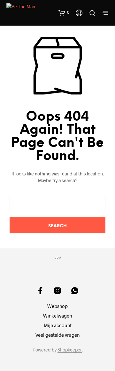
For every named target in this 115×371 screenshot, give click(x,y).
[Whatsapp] (75, 290)
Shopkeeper (69, 349)
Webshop (57, 306)
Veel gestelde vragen (57, 335)
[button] (63, 12)
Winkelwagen (57, 316)
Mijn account (58, 325)
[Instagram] (57, 290)
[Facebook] (40, 290)
